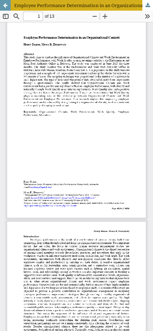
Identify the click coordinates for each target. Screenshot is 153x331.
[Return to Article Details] (5, 5)
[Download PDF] (147, 5)
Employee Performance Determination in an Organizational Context (83, 5)
